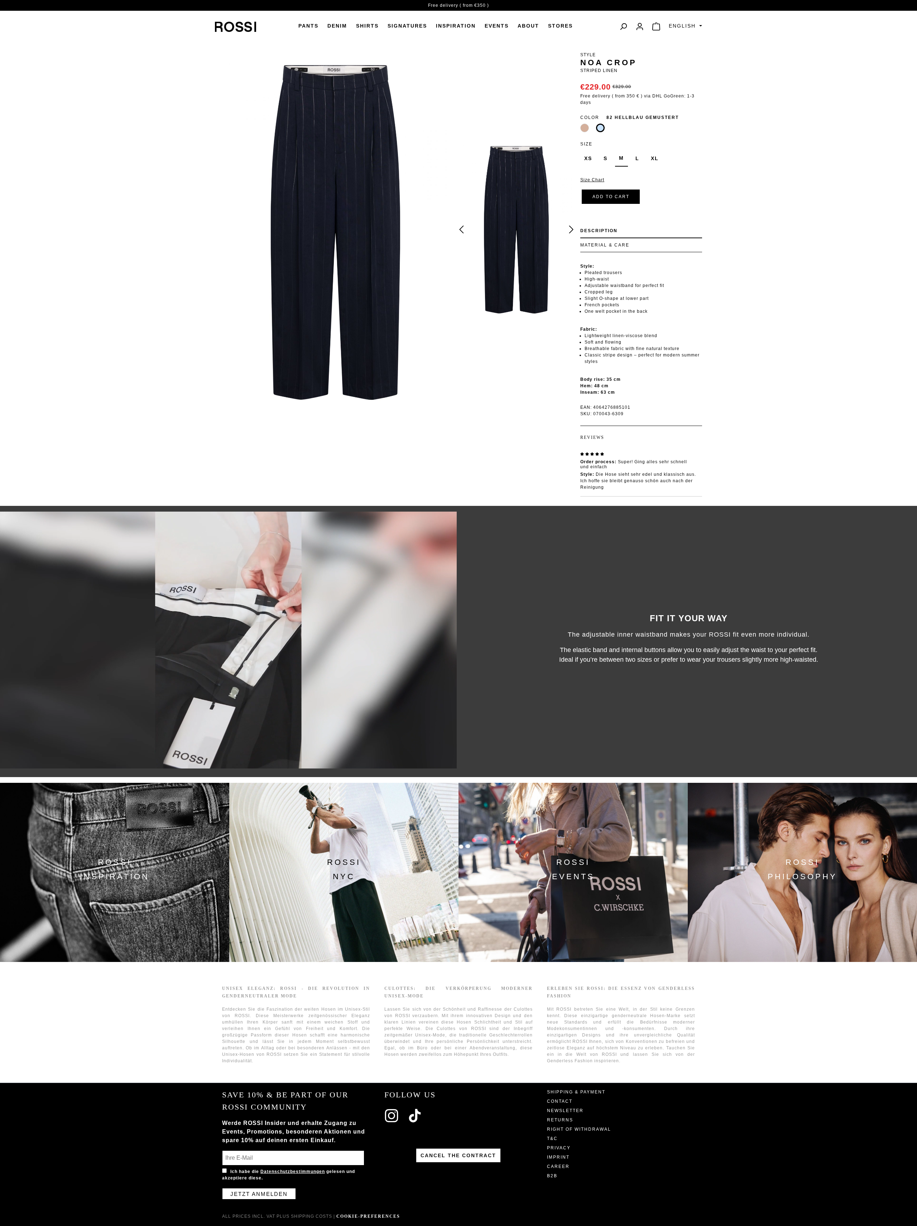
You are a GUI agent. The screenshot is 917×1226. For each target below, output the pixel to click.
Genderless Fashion (570, 1060)
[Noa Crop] (516, 229)
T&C (552, 1138)
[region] (516, 229)
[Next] (571, 229)
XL (655, 158)
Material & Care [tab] (604, 245)
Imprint (558, 1157)
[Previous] (461, 229)
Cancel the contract (458, 1155)
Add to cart (610, 196)
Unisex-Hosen (238, 1054)
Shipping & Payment (576, 1092)
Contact (559, 1101)
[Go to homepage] (235, 26)
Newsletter (565, 1110)
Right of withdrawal (579, 1129)
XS (588, 158)
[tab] (641, 231)
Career (558, 1166)
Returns (560, 1119)
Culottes (446, 1028)
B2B (552, 1175)
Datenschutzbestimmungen (292, 1171)
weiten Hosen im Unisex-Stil (337, 1009)
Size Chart (592, 179)
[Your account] (640, 26)
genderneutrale (629, 1015)
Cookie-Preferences (368, 1216)
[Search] (623, 26)
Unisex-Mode (430, 1035)
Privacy (559, 1147)
